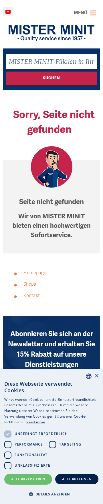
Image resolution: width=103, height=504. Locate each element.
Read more (35, 422)
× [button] (96, 376)
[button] (51, 494)
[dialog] (51, 436)
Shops (29, 284)
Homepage (34, 273)
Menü (80, 13)
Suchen (51, 78)
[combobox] (51, 61)
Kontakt (31, 295)
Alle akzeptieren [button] (28, 479)
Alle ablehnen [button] (77, 479)
